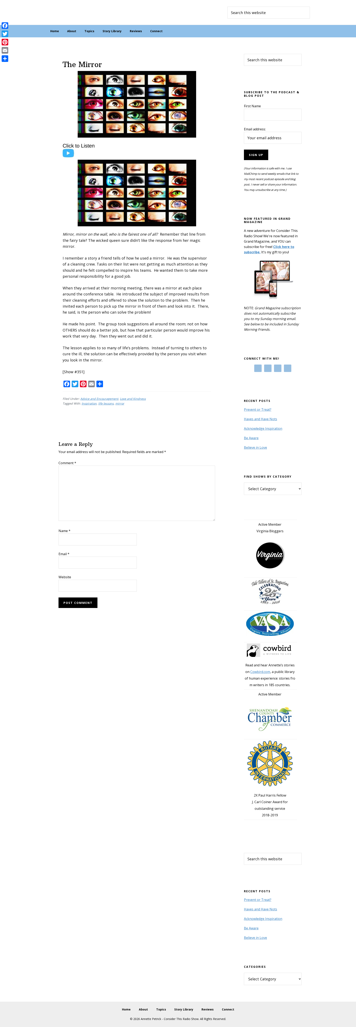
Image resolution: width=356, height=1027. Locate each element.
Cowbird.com (260, 671)
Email (64, 554)
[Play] (81, 156)
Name (64, 531)
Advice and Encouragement (99, 399)
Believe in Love (255, 447)
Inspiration (89, 403)
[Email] (5, 50)
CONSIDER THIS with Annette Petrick (77, 12)
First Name (252, 106)
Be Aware (251, 438)
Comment (67, 463)
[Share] (5, 58)
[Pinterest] (5, 42)
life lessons (106, 403)
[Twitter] (5, 34)
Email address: (255, 129)
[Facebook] (5, 25)
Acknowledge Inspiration (263, 428)
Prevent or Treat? (257, 409)
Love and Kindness (133, 399)
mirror (119, 403)
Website (65, 577)
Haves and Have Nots (260, 419)
